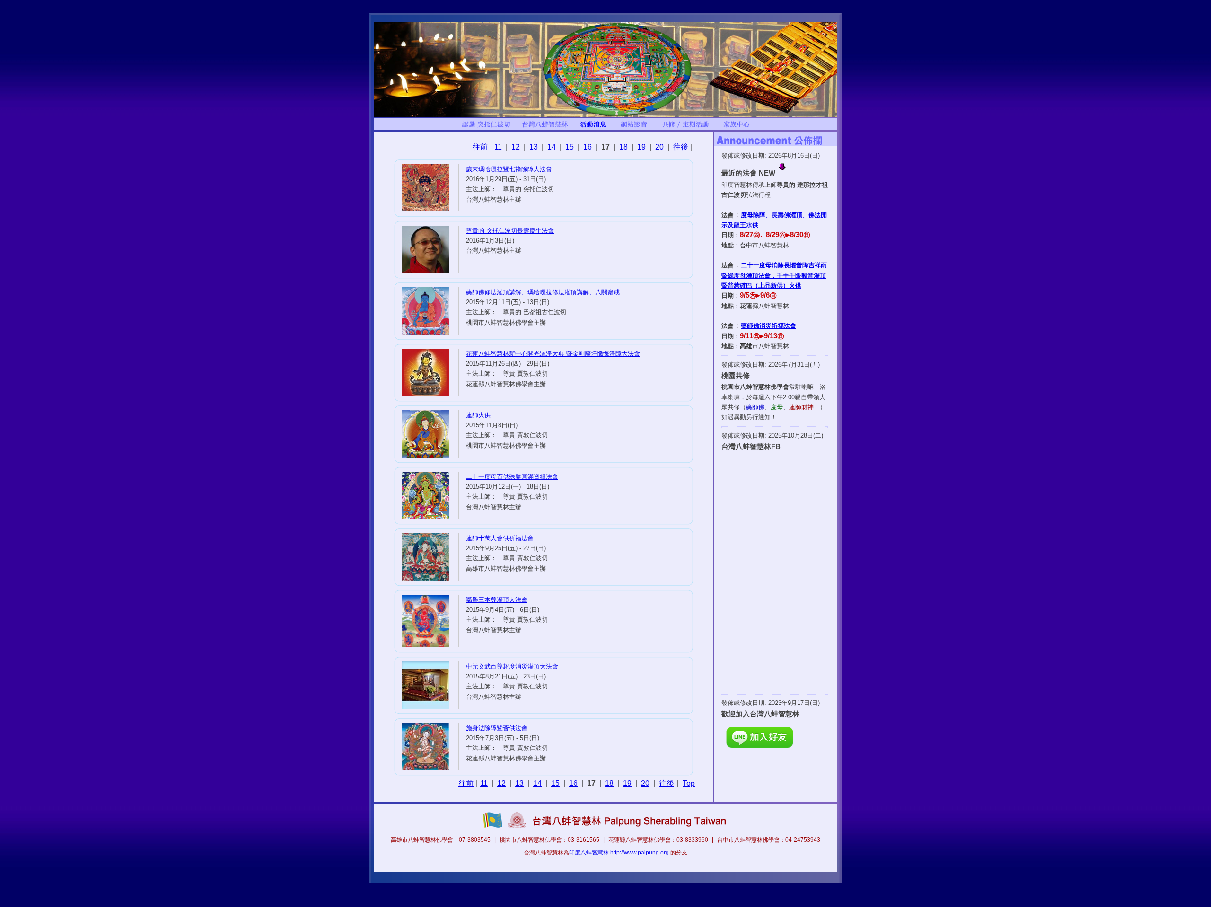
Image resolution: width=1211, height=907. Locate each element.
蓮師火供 (478, 415)
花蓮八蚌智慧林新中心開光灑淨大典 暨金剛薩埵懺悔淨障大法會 (553, 353)
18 (623, 147)
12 (515, 147)
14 (551, 147)
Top (689, 783)
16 (587, 147)
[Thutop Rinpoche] (486, 128)
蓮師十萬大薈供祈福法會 (500, 538)
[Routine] (685, 128)
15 (569, 147)
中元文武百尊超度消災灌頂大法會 (512, 666)
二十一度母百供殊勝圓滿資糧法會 (512, 476)
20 (659, 147)
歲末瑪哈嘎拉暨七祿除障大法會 (509, 169)
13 (533, 147)
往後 (680, 147)
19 (641, 147)
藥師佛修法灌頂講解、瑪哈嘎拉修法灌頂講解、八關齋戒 (543, 292)
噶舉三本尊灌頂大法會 (496, 599)
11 (498, 147)
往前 (480, 147)
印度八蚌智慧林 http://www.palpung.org (619, 852)
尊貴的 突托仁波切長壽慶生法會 (510, 230)
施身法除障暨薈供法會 (496, 727)
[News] (593, 128)
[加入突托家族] (736, 128)
